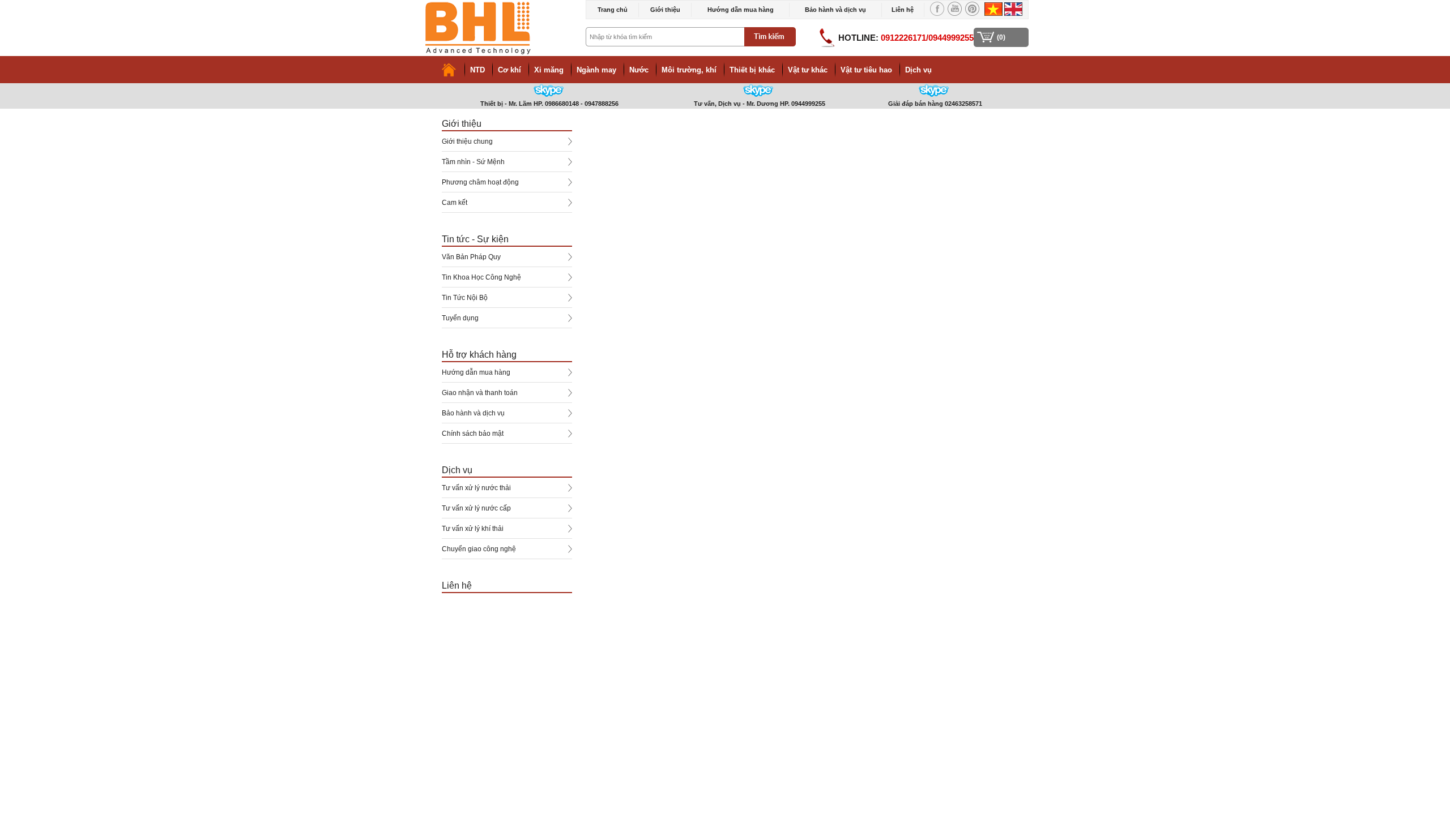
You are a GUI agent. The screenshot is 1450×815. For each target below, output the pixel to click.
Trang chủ (613, 9)
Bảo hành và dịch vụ (835, 9)
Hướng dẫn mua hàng (740, 9)
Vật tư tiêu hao (866, 70)
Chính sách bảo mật (473, 433)
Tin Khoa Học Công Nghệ (481, 277)
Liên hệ (903, 9)
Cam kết (454, 203)
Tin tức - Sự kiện (475, 239)
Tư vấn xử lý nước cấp (476, 508)
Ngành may (596, 70)
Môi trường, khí (689, 70)
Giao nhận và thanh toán (480, 393)
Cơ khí (509, 70)
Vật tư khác (808, 70)
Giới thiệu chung (467, 141)
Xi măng (549, 70)
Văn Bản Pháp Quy (471, 257)
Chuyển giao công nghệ (479, 549)
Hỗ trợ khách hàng (479, 354)
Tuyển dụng (460, 318)
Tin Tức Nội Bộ (465, 298)
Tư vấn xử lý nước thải (476, 488)
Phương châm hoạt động (480, 182)
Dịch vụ (918, 70)
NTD (477, 70)
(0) (1001, 37)
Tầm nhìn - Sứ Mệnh (473, 162)
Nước (639, 70)
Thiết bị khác (752, 70)
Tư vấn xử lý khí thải (473, 529)
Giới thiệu (665, 9)
